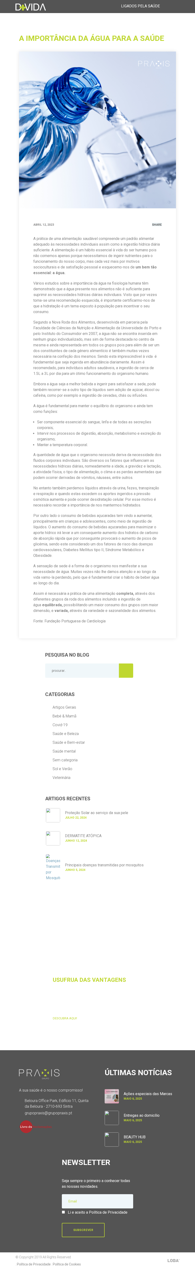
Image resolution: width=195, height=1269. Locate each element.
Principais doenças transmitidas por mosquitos (104, 865)
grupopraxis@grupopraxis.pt (48, 1113)
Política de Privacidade (34, 1264)
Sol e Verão (62, 769)
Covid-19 (60, 725)
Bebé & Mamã (64, 716)
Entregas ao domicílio (142, 1115)
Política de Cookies (67, 1264)
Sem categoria (65, 760)
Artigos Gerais (64, 707)
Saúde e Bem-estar (69, 742)
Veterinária (61, 777)
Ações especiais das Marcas (148, 1094)
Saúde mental (64, 751)
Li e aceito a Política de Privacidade (97, 1212)
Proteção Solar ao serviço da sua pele (96, 813)
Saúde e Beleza (66, 733)
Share (157, 224)
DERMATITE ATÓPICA (83, 836)
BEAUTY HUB (135, 1137)
